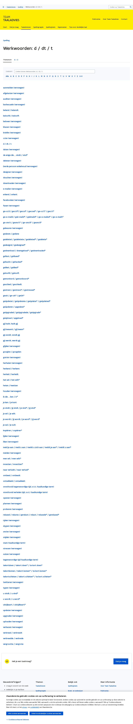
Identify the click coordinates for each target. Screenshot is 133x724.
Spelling (20, 7)
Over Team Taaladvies (111, 19)
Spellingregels (41, 691)
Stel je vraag (121, 661)
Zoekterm (9, 71)
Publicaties (96, 19)
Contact (124, 19)
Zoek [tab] (23, 60)
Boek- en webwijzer (75, 691)
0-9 (80, 76)
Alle (7, 76)
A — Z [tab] (16, 60)
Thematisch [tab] (7, 60)
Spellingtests (72, 686)
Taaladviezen (11, 7)
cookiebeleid (34, 707)
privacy (24, 707)
